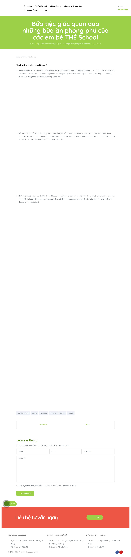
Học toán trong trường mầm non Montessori (90, 425)
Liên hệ (12, 504)
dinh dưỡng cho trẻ (23, 413)
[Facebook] (117, 552)
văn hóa (71, 413)
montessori (44, 413)
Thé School (53, 413)
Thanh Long (32, 57)
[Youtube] (121, 552)
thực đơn (62, 413)
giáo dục (34, 413)
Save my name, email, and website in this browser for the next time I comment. (48, 486)
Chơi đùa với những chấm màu (41, 425)
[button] (94, 517)
